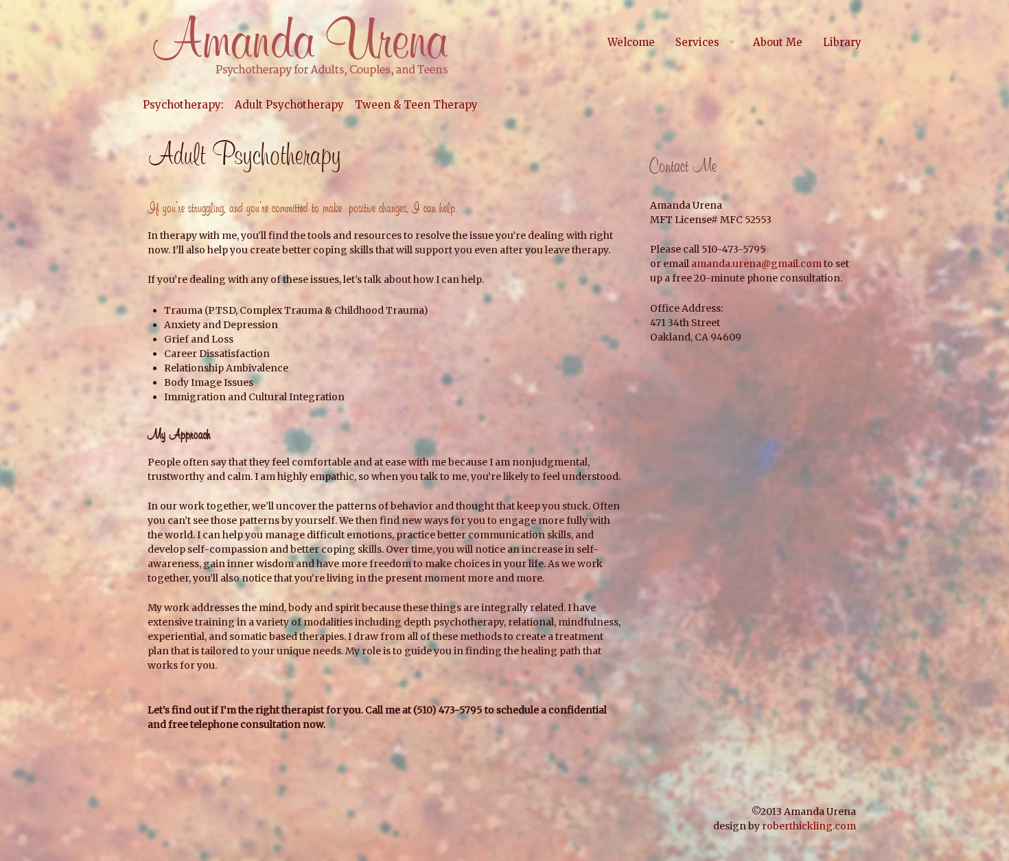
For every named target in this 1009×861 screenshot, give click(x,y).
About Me (777, 42)
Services (697, 42)
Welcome (631, 42)
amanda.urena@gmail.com (756, 263)
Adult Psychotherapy (289, 104)
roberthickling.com (809, 826)
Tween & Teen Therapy (416, 104)
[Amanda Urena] (299, 46)
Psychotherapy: (183, 104)
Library (842, 42)
